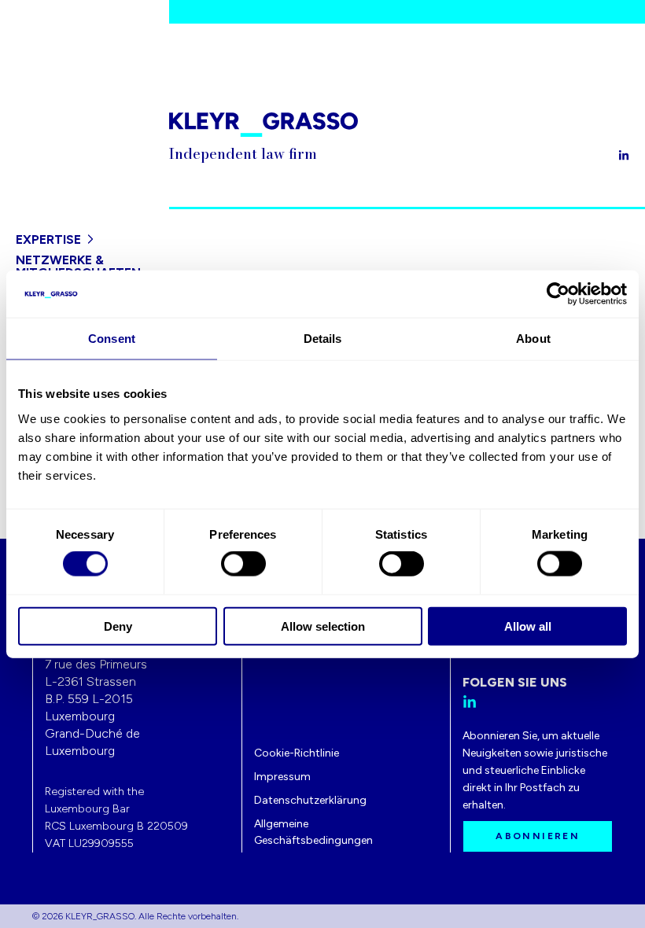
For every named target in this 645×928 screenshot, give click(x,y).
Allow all (527, 625)
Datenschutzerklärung (310, 800)
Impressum (282, 776)
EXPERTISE (48, 239)
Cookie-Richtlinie (296, 753)
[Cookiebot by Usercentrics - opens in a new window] (558, 294)
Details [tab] (323, 338)
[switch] (243, 563)
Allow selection (323, 625)
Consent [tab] (111, 338)
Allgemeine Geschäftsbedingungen (313, 832)
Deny (118, 625)
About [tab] (533, 338)
